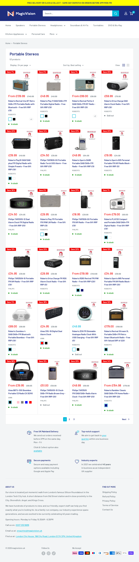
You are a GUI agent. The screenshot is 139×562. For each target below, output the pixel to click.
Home (8, 25)
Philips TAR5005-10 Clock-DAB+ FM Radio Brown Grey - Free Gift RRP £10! (52, 393)
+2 (95, 116)
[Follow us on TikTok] (54, 553)
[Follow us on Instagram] (48, 553)
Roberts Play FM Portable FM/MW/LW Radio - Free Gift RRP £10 (53, 222)
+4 (31, 119)
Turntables (98, 25)
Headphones (56, 25)
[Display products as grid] (123, 65)
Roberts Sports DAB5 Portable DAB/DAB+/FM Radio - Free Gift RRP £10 (83, 163)
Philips (43, 170)
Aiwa (42, 338)
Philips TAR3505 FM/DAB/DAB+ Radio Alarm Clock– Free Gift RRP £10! (84, 393)
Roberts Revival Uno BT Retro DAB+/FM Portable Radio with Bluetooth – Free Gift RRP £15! (21, 106)
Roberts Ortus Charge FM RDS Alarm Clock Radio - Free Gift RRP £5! (53, 281)
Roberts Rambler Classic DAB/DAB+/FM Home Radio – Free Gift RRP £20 (117, 393)
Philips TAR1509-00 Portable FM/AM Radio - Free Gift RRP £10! (85, 222)
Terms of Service (110, 505)
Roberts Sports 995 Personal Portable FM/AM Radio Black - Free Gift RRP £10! (117, 281)
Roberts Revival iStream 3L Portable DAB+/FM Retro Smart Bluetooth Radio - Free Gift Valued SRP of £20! (117, 336)
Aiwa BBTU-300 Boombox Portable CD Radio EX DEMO (20, 392)
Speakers (20, 25)
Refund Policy (109, 496)
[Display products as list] (128, 65)
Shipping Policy (109, 492)
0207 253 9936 (22, 525)
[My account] (125, 13)
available (38, 450)
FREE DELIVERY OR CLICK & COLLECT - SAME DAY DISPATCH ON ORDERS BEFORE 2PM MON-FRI (69, 3)
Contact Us (107, 509)
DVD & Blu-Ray (115, 25)
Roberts (12, 114)
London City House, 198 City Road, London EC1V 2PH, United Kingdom (48, 536)
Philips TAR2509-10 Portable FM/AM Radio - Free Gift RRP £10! (21, 281)
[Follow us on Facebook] (43, 553)
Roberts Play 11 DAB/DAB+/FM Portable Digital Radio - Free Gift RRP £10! (53, 104)
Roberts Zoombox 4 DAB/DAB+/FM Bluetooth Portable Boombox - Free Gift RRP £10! (21, 336)
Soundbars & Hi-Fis (79, 25)
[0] (131, 13)
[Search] (115, 13)
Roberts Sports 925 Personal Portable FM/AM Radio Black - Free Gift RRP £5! (117, 163)
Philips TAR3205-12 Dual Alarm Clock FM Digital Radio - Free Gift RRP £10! (21, 222)
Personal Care (38, 34)
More (52, 34)
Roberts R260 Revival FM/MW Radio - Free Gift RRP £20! (85, 280)
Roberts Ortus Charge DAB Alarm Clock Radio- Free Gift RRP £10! (117, 104)
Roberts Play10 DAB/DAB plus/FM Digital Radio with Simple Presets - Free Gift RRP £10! (19, 165)
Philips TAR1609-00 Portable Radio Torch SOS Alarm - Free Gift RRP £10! (53, 163)
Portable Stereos (37, 25)
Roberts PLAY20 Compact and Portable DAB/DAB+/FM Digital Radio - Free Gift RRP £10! (116, 224)
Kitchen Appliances (14, 34)
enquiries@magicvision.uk (29, 530)
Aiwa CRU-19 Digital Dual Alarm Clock (51, 333)
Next (124, 419)
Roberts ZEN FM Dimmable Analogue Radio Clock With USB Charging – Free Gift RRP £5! (85, 336)
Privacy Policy (108, 500)
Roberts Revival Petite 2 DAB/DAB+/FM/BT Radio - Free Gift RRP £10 (83, 104)
